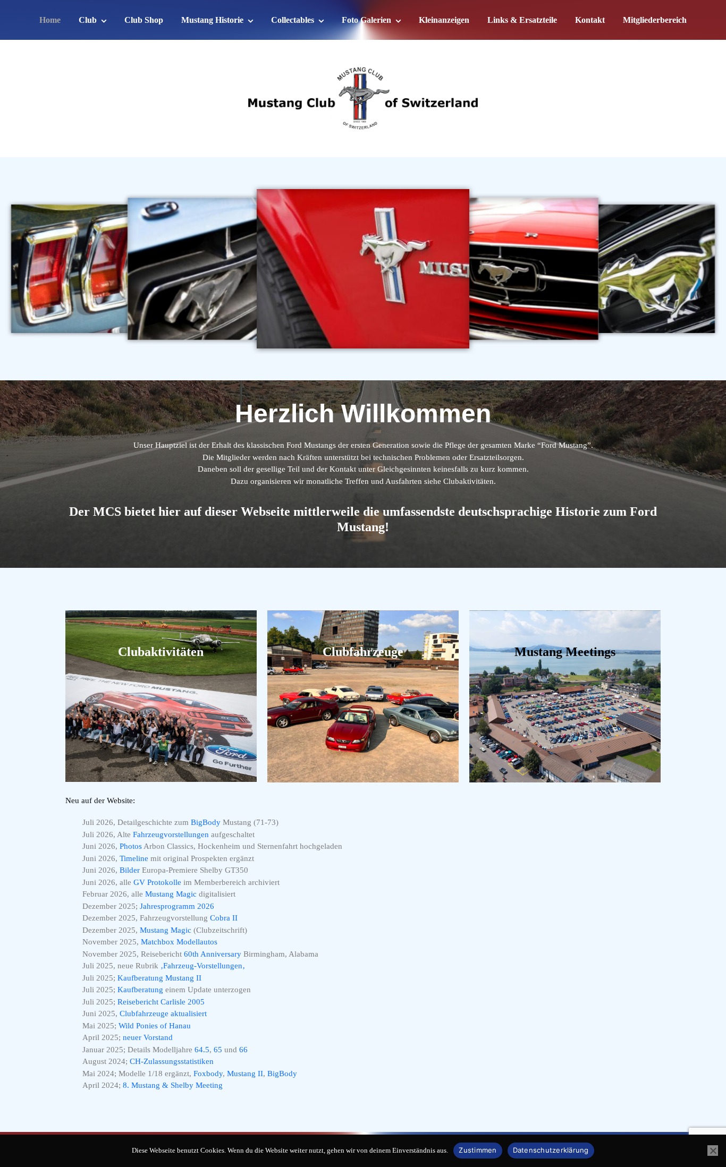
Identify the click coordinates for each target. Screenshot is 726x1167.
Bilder (130, 870)
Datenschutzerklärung (551, 1150)
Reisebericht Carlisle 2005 (161, 1002)
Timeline (134, 858)
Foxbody (208, 1073)
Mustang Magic (171, 894)
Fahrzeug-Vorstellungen (202, 965)
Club (88, 19)
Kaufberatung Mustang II (159, 978)
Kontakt (590, 19)
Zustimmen (477, 1150)
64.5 (202, 1049)
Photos (131, 846)
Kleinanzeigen (444, 19)
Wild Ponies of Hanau (155, 1025)
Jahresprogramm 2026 (177, 906)
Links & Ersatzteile (522, 19)
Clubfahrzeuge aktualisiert (163, 1013)
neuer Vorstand (148, 1037)
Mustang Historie (212, 19)
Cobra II (224, 918)
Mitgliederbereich (655, 19)
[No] (712, 1150)
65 (219, 1049)
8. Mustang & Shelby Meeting (173, 1085)
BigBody (207, 822)
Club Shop (143, 19)
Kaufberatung (140, 989)
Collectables (292, 19)
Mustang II (245, 1073)
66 (243, 1049)
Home (50, 19)
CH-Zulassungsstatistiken (172, 1061)
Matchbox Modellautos (179, 942)
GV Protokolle (157, 882)
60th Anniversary (212, 954)
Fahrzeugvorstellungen (171, 834)
